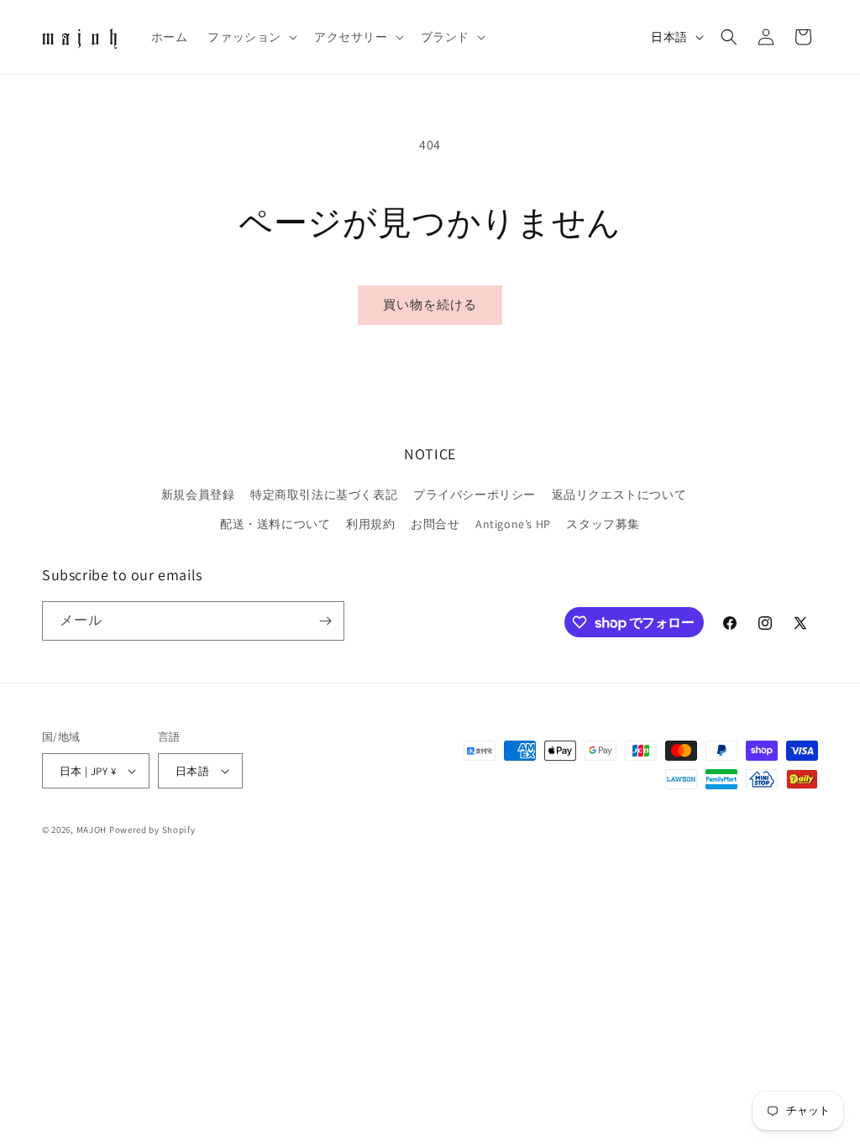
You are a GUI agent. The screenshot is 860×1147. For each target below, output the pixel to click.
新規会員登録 (198, 494)
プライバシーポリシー (474, 494)
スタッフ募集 (603, 524)
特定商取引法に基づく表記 (323, 494)
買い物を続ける (430, 304)
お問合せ (435, 524)
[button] (250, 37)
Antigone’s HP (513, 524)
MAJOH (92, 829)
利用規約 (370, 524)
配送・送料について (275, 524)
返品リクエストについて (619, 494)
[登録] (325, 621)
